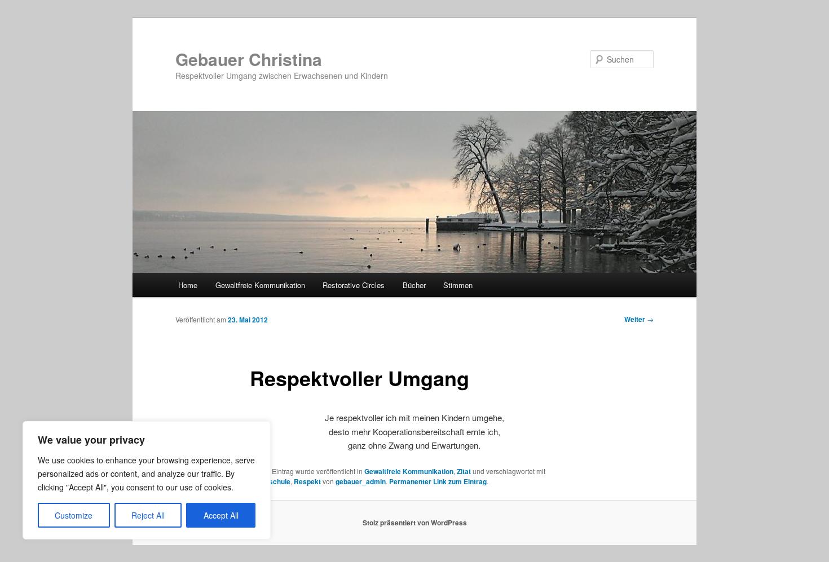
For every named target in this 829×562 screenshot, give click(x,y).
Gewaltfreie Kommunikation (260, 285)
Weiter (639, 319)
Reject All (148, 515)
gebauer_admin (361, 481)
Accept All (221, 515)
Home (187, 285)
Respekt (307, 481)
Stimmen (458, 285)
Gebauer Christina (248, 59)
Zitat (464, 471)
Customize (73, 515)
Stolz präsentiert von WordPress (415, 522)
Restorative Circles (354, 285)
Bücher (414, 285)
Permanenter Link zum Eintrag (438, 481)
